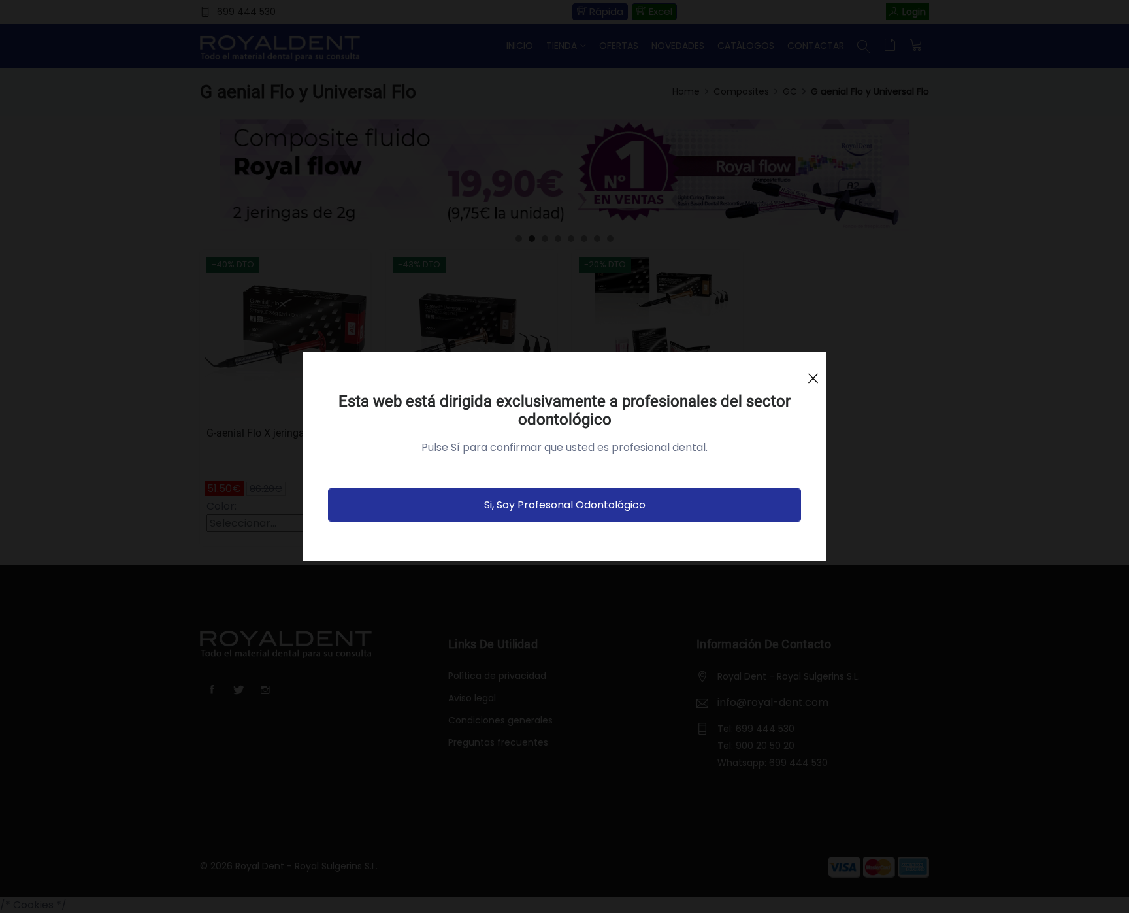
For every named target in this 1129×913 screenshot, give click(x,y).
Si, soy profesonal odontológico (565, 504)
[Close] (813, 372)
